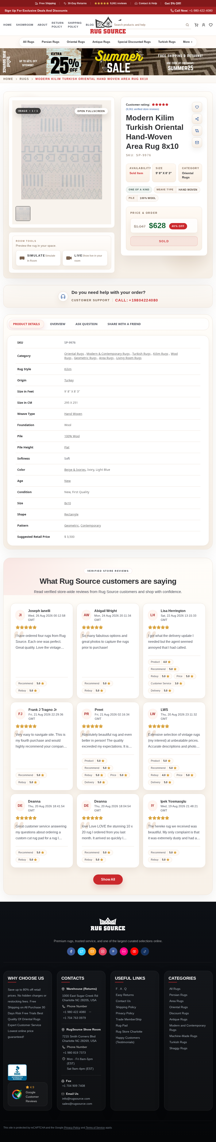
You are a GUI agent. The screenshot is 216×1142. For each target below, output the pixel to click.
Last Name (171, 88)
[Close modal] (202, 20)
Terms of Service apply (153, 133)
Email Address (136, 69)
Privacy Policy (127, 133)
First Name (133, 88)
